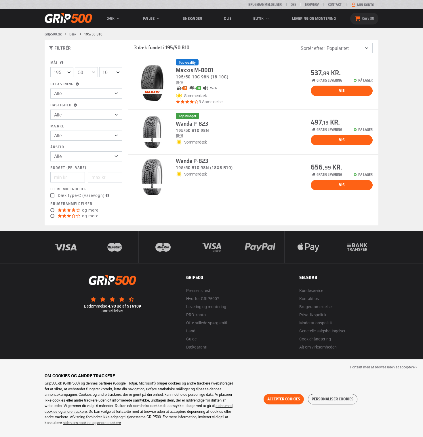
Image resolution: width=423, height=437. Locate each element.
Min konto (365, 5)
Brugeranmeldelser (265, 4)
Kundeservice (311, 290)
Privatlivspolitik (312, 314)
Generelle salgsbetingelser (322, 331)
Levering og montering (314, 19)
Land (190, 331)
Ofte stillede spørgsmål (206, 322)
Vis (342, 91)
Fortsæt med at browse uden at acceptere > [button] (383, 367)
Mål (54, 63)
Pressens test (198, 290)
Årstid (57, 147)
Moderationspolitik (316, 322)
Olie (227, 19)
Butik (258, 19)
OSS (293, 4)
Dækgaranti (196, 347)
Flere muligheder (68, 189)
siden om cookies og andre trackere (92, 422)
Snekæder (192, 19)
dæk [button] (110, 19)
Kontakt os (309, 298)
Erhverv (312, 4)
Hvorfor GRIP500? (202, 298)
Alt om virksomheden (318, 347)
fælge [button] (149, 19)
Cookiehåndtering (315, 339)
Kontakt (335, 4)
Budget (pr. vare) (68, 168)
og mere (89, 210)
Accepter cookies (283, 399)
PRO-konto (196, 314)
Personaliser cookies (333, 399)
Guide (191, 339)
